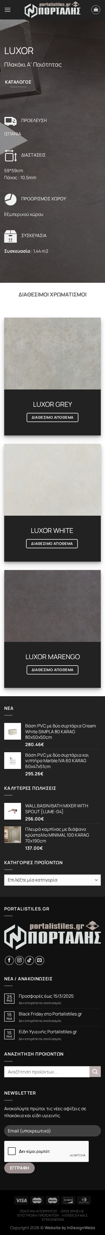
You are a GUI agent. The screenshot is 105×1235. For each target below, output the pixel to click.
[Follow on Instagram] (19, 960)
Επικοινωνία (53, 1219)
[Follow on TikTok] (29, 960)
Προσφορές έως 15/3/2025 (46, 996)
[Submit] (95, 1071)
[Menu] (7, 9)
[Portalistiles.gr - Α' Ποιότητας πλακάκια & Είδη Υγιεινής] (53, 9)
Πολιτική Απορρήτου (38, 1211)
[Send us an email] (39, 960)
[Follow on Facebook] (9, 960)
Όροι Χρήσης (72, 1211)
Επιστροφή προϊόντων (38, 1215)
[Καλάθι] (95, 9)
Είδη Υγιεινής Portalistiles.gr (48, 1031)
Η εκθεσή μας (75, 1215)
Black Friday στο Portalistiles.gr (50, 1014)
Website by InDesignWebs (70, 1227)
